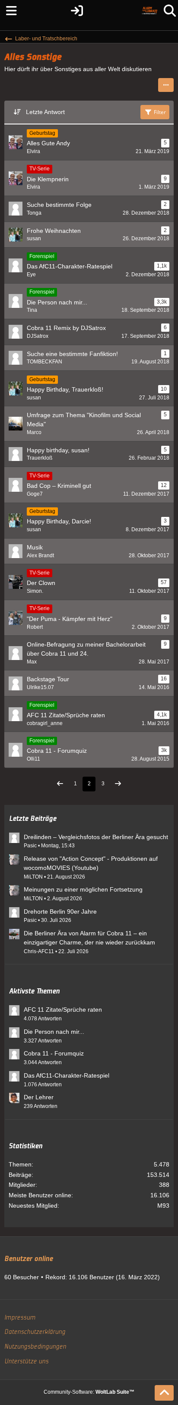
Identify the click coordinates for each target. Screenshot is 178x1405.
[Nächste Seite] (118, 784)
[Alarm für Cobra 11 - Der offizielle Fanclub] (149, 11)
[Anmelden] (77, 11)
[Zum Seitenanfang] (164, 1393)
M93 (163, 1205)
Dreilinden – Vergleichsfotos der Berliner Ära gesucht (96, 836)
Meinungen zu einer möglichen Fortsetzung (83, 889)
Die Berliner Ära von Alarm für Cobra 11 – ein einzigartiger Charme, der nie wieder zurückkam (89, 938)
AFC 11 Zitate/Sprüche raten (63, 1009)
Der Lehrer (39, 1097)
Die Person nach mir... (54, 1031)
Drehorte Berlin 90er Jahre (60, 911)
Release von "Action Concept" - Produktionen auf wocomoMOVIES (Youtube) (91, 863)
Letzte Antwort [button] (45, 111)
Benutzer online (28, 1259)
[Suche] (169, 11)
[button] (166, 85)
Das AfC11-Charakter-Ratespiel (66, 1075)
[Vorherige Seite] (60, 784)
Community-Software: (89, 1392)
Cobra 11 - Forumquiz (54, 1053)
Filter (160, 112)
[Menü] (8, 11)
